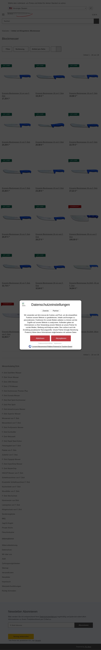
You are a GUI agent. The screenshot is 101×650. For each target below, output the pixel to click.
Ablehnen (40, 338)
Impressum (57, 343)
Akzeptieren (61, 338)
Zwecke (46, 311)
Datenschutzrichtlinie (45, 343)
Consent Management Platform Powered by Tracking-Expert (52, 346)
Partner (56, 311)
